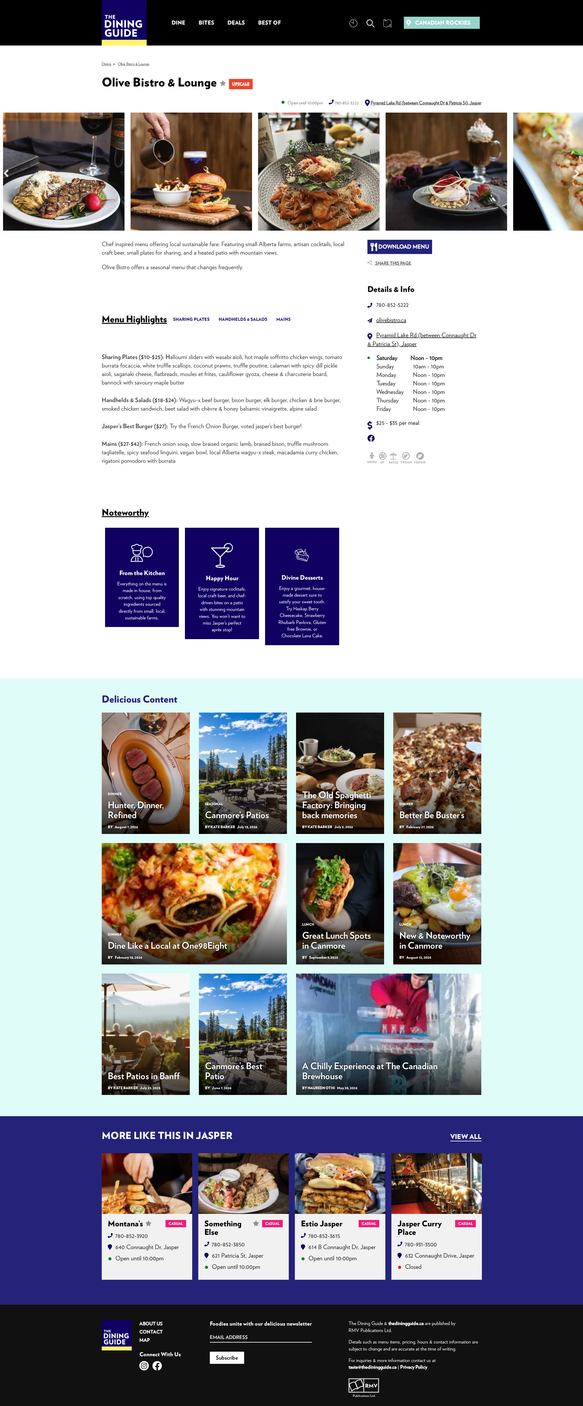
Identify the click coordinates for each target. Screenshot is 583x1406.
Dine (178, 22)
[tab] (134, 319)
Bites (206, 22)
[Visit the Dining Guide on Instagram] (144, 1365)
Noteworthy (125, 512)
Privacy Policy (413, 1367)
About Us (150, 1323)
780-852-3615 (324, 1235)
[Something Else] (243, 1183)
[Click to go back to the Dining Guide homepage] (117, 1322)
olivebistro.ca (391, 320)
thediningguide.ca (406, 1323)
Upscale (241, 83)
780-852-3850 (228, 1244)
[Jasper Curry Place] (436, 1183)
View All (465, 1136)
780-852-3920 (131, 1235)
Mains (283, 319)
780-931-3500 (421, 1244)
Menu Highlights (134, 319)
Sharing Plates (191, 319)
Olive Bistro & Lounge (133, 64)
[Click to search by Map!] (387, 23)
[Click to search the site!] (370, 23)
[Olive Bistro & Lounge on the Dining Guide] (63, 173)
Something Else (222, 1227)
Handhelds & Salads (243, 319)
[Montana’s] (147, 1183)
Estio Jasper (322, 1223)
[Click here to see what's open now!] (353, 23)
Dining (106, 64)
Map (144, 1340)
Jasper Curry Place (419, 1227)
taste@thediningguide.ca (373, 1367)
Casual (176, 1223)
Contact (151, 1332)
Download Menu (403, 246)
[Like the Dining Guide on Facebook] (157, 1365)
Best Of (269, 22)
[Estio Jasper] (340, 1183)
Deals (236, 22)
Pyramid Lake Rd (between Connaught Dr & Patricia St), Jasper (426, 103)
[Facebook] (372, 438)
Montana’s (125, 1223)
